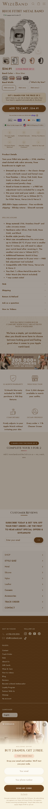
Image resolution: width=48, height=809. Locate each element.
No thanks (24, 794)
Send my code (24, 788)
